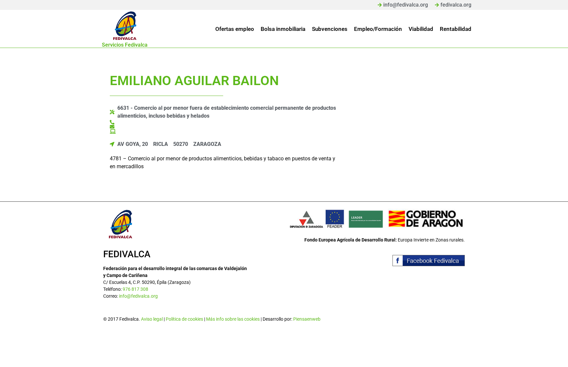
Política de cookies (184, 319)
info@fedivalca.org (138, 296)
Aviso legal (152, 319)
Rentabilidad (455, 29)
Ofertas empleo (234, 29)
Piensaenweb (306, 319)
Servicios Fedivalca (125, 45)
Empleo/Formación (378, 29)
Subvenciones (329, 29)
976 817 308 (135, 289)
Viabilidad (421, 29)
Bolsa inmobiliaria (283, 29)
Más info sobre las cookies (233, 319)
